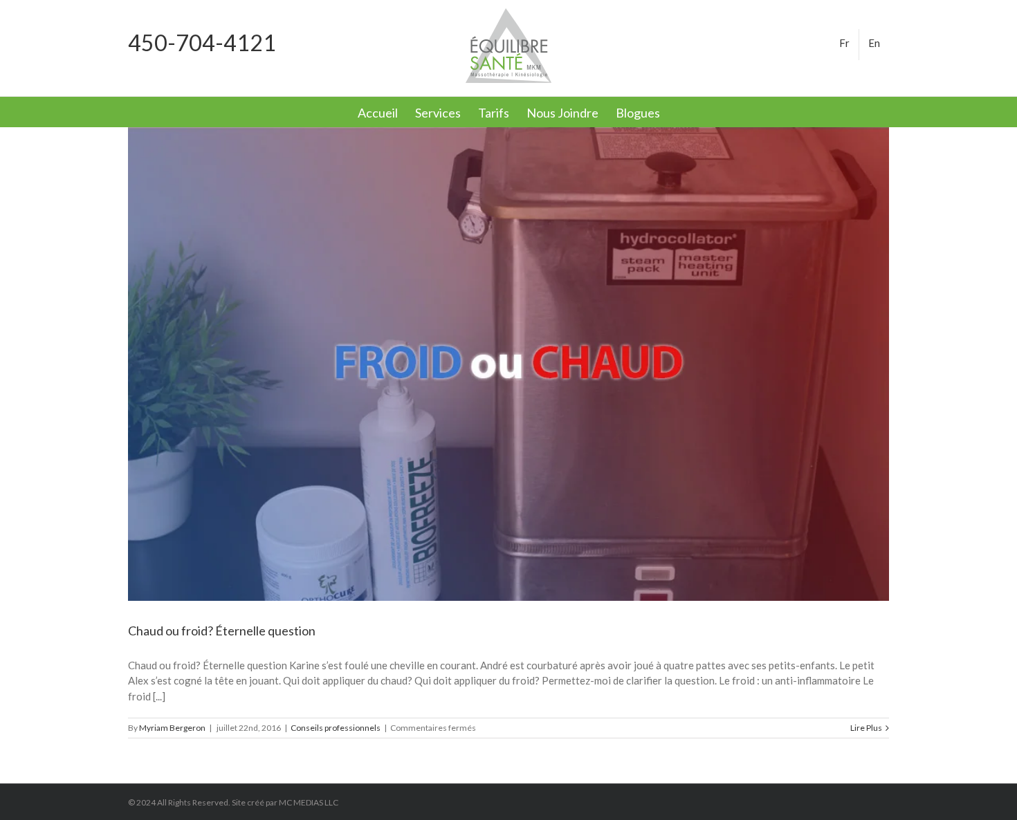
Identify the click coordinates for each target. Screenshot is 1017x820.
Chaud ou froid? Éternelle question (221, 630)
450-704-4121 (202, 42)
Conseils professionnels (336, 728)
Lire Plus (866, 728)
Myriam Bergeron (172, 728)
